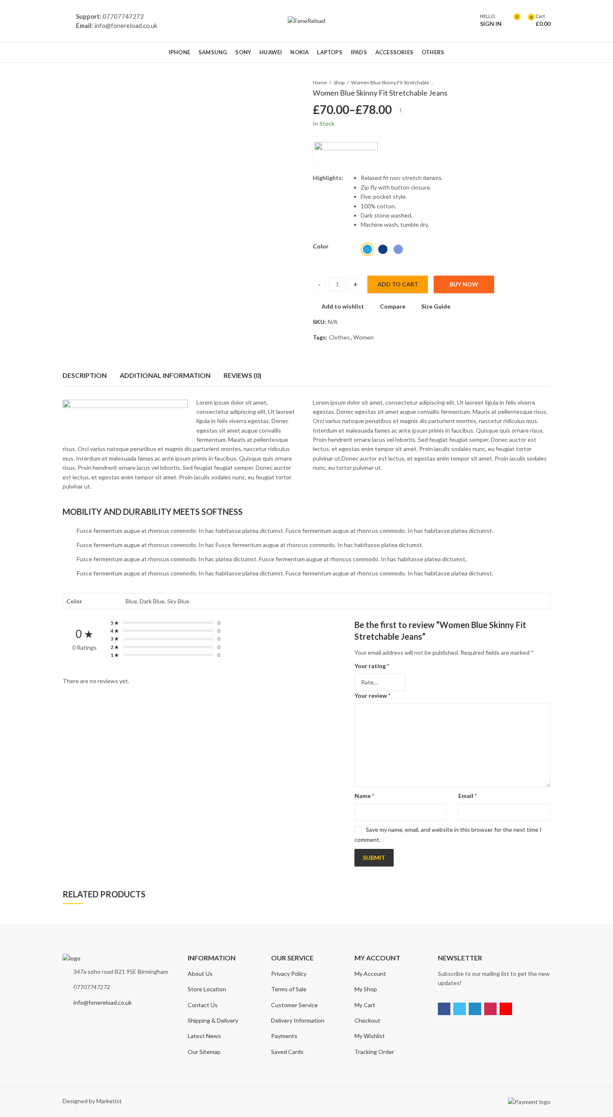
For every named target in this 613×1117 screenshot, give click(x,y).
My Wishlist (369, 1035)
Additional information (165, 375)
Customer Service (294, 1004)
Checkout (367, 1020)
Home (320, 82)
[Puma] (346, 151)
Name (364, 795)
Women (363, 337)
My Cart (364, 1004)
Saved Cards (287, 1051)
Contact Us (203, 1004)
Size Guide (435, 306)
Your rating (371, 665)
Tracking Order (374, 1051)
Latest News (204, 1035)
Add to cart (397, 284)
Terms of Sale (288, 989)
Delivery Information (297, 1020)
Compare (392, 306)
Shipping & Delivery (213, 1020)
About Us (200, 973)
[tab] (85, 375)
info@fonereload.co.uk (102, 1002)
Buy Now (464, 284)
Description (85, 375)
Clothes (339, 337)
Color (321, 246)
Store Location (207, 989)
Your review (372, 695)
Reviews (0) (242, 375)
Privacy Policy (288, 973)
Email (467, 795)
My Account (370, 973)
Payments (284, 1035)
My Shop (365, 989)
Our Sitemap (204, 1051)
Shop (339, 82)
